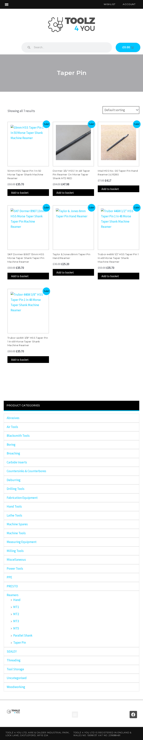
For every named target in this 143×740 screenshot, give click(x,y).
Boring (11, 445)
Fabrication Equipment (22, 498)
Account (129, 4)
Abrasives (13, 418)
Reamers (12, 595)
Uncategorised (17, 678)
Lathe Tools (14, 515)
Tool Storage (15, 669)
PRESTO (12, 586)
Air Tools (12, 427)
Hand (16, 600)
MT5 (16, 628)
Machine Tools (16, 533)
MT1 (16, 607)
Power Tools (15, 568)
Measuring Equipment (21, 542)
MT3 (16, 621)
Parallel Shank (22, 635)
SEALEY (12, 651)
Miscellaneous (16, 560)
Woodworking (16, 687)
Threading (13, 660)
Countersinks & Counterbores (26, 471)
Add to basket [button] (20, 192)
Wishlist (109, 4)
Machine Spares (17, 524)
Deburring (13, 480)
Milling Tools (15, 551)
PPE (9, 577)
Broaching (13, 453)
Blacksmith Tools (18, 436)
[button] (7, 4)
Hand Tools (14, 506)
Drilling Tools (15, 489)
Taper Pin (19, 642)
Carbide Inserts (17, 462)
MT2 (16, 614)
